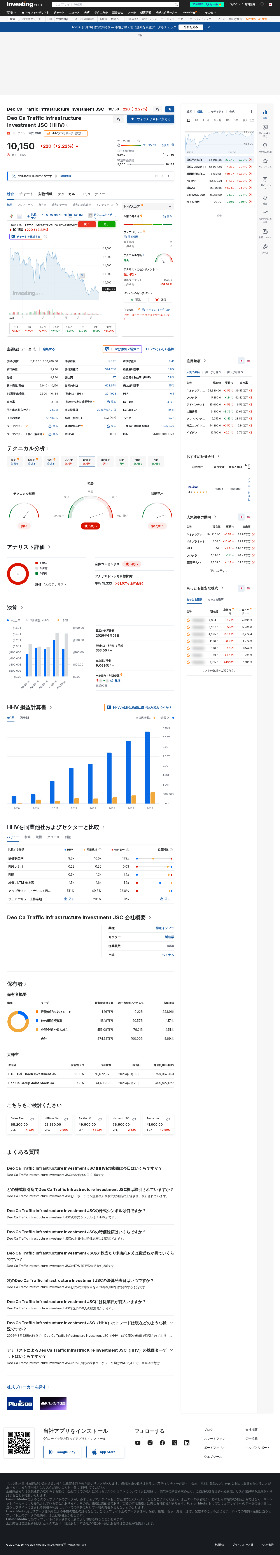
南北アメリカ (149, 19)
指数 (200, 111)
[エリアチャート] (19, 216)
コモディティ (216, 111)
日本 (49, 19)
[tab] (15, 461)
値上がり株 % (213, 372)
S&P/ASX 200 (196, 194)
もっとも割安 (194, 599)
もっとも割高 (216, 599)
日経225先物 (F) (196, 166)
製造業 (169, 937)
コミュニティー (92, 194)
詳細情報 (66, 176)
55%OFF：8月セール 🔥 (207, 4)
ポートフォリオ (214, 1447)
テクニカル (66, 194)
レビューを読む (249, 489)
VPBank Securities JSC (59, 1118)
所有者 (42, 204)
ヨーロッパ (167, 19)
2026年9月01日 (106, 409)
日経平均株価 (194, 159)
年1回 (10, 718)
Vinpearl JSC (121, 1118)
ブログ (208, 1429)
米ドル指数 (193, 201)
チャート (26, 194)
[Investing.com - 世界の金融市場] (24, 4)
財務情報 (45, 194)
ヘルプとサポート (257, 1447)
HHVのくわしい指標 (160, 349)
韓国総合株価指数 (197, 173)
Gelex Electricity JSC (24, 1118)
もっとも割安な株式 (202, 588)
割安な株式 (235, 19)
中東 (180, 19)
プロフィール (25, 204)
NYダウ (191, 180)
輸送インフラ (165, 928)
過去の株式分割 (82, 204)
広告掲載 (251, 1438)
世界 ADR (116, 19)
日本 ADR (132, 19)
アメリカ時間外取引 (84, 19)
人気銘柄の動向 (199, 517)
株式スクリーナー (166, 12)
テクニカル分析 (26, 448)
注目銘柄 (194, 360)
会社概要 (251, 1429)
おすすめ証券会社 (201, 456)
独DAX (191, 187)
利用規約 (220, 1544)
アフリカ (220, 19)
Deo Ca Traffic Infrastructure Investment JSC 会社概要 (76, 917)
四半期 (24, 718)
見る (71, 899)
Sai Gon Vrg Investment (93, 1118)
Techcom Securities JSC (162, 1118)
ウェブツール (213, 1456)
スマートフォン (214, 1438)
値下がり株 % (235, 372)
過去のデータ (59, 204)
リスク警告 (267, 1544)
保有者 (15, 984)
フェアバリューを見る (156, 145)
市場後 (103, 19)
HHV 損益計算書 (26, 707)
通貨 (189, 111)
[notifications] (262, 4)
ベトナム (168, 955)
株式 (12, 19)
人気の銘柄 (193, 372)
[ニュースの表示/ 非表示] (90, 215)
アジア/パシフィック (199, 19)
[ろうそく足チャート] (11, 216)
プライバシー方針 (242, 1544)
